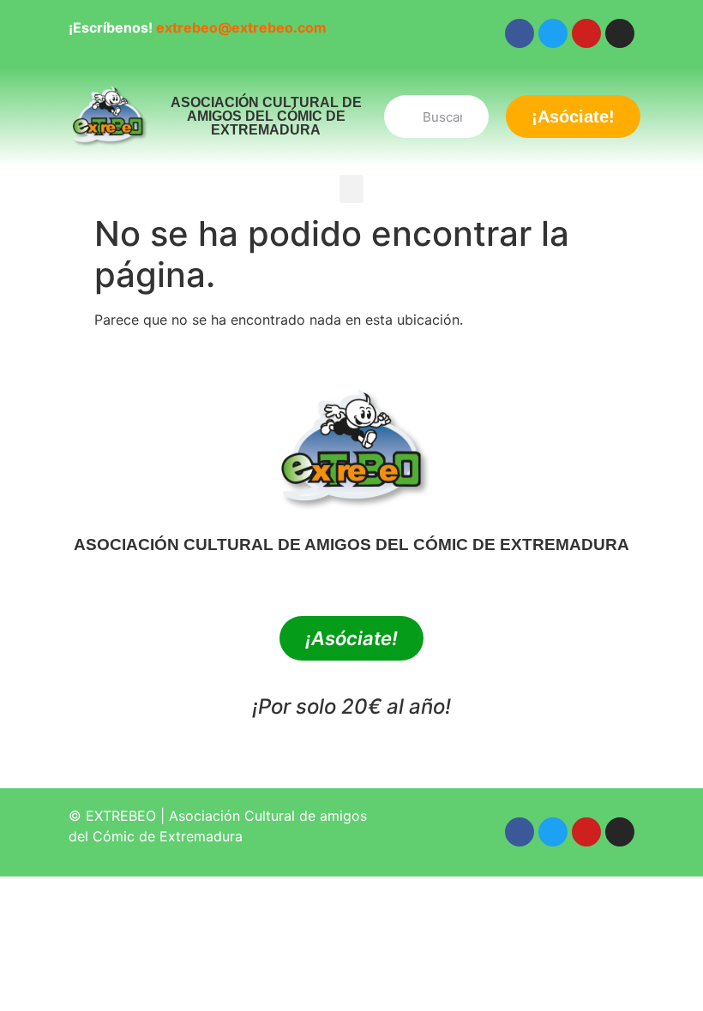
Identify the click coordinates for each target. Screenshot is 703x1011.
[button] (351, 189)
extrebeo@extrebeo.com (241, 27)
